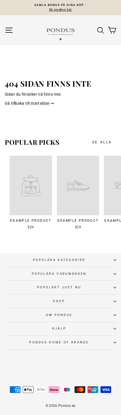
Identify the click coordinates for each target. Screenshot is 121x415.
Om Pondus (59, 315)
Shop (59, 301)
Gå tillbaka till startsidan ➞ (29, 103)
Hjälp (59, 328)
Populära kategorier (59, 260)
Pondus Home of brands (59, 342)
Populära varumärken (59, 274)
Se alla (102, 142)
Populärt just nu (59, 287)
